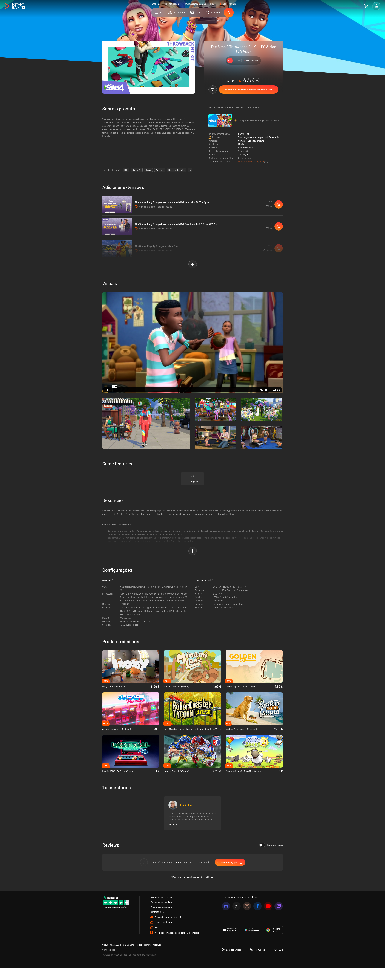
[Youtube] (268, 906)
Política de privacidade (161, 902)
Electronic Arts (245, 147)
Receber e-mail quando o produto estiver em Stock (249, 89)
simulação (136, 170)
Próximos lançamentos (195, 3)
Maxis (241, 144)
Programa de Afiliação (161, 906)
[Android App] (251, 930)
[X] (236, 906)
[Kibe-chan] (172, 805)
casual (148, 170)
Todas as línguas (275, 845)
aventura (160, 170)
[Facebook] (257, 906)
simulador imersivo (176, 170)
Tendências (154, 3)
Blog (212, 3)
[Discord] (226, 906)
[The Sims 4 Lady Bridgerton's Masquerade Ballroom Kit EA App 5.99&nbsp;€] (117, 204)
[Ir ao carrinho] (366, 6)
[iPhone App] (230, 930)
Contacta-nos (157, 911)
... (190, 170)
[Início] (15, 6)
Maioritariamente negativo (251, 161)
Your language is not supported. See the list (259, 137)
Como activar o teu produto (251, 140)
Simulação (243, 154)
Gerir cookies (108, 949)
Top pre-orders (172, 3)
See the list (243, 133)
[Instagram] (247, 906)
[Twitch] (278, 906)
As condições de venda (161, 897)
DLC (126, 170)
